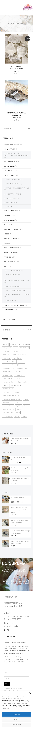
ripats (26, 399)
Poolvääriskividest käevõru (12, 399)
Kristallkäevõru (8, 372)
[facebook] (4, 630)
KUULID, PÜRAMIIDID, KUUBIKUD (17, 188)
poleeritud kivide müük (11, 392)
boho (15, 348)
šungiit (24, 416)
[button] (30, 693)
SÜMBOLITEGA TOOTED (11, 248)
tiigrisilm (18, 406)
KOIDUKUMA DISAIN (10, 211)
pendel (5, 385)
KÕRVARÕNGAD (11, 286)
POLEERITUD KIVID (12, 194)
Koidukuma (17, 358)
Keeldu (16, 719)
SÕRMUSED (9, 301)
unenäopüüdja (8, 413)
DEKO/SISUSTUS (9, 149)
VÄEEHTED (7, 266)
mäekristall (18, 378)
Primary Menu (29, 7)
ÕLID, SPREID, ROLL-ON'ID (12, 229)
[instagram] (8, 630)
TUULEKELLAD (8, 257)
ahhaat (5, 344)
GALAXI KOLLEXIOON (13, 271)
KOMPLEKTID (8, 215)
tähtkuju (20, 409)
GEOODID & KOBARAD (13, 180)
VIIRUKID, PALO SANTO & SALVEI (14, 305)
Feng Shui (6, 351)
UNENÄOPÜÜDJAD (10, 261)
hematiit (16, 351)
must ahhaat (7, 378)
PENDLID (6, 234)
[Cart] (3, 7)
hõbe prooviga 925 (19, 355)
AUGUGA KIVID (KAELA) (11, 144)
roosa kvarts (7, 402)
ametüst (13, 344)
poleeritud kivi (8, 389)
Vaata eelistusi (16, 724)
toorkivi (26, 406)
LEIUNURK (7, 224)
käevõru (18, 372)
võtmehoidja (7, 416)
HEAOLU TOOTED (9, 166)
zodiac (16, 416)
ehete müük (24, 348)
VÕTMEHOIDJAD (9, 309)
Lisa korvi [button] (14, 74)
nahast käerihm (8, 382)
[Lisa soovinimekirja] (18, 74)
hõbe (23, 351)
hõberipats (6, 358)
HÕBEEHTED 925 (11, 275)
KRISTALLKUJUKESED (13, 184)
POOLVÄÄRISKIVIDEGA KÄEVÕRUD (18, 295)
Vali (14, 120)
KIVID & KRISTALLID (10, 175)
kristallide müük (8, 368)
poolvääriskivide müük (11, 396)
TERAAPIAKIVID (11, 198)
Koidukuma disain (9, 365)
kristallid (21, 365)
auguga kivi (7, 348)
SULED (6, 243)
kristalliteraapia (22, 368)
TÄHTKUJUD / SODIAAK (11, 252)
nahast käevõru (21, 382)
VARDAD (9, 207)
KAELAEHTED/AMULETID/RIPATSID (16, 280)
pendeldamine (15, 385)
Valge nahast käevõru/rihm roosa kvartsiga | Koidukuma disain (20, 510)
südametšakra (8, 406)
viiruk (18, 413)
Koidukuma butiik (9, 361)
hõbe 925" (6, 355)
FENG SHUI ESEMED (10, 161)
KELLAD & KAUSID (9, 170)
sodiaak (16, 402)
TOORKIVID (10, 202)
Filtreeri (6, 330)
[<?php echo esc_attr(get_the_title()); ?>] (16, 74)
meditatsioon (19, 375)
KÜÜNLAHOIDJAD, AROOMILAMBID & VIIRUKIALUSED (16, 154)
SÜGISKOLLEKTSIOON (10, 238)
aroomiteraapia (24, 344)
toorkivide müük (9, 409)
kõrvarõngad (7, 375)
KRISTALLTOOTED (9, 220)
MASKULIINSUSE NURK (14, 291)
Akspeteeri (16, 714)
